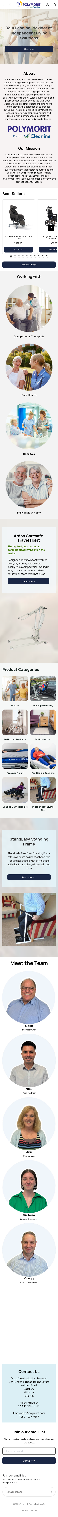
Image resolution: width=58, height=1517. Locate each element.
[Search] (10, 4)
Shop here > (29, 49)
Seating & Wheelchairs (15, 806)
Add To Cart (18, 249)
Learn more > (28, 580)
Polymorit (24, 1504)
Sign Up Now (29, 1460)
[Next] (51, 228)
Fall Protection (43, 739)
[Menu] (3, 4)
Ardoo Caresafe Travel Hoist (28, 538)
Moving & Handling (43, 705)
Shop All (15, 705)
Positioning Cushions (43, 772)
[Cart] (54, 4)
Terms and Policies (29, 1510)
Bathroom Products (15, 739)
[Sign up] (51, 1492)
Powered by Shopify (37, 1504)
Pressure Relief (15, 772)
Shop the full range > (29, 264)
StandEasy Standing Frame (29, 841)
